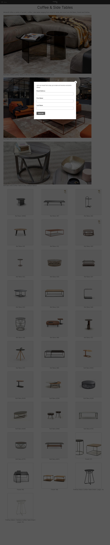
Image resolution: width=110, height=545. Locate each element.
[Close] (75, 82)
